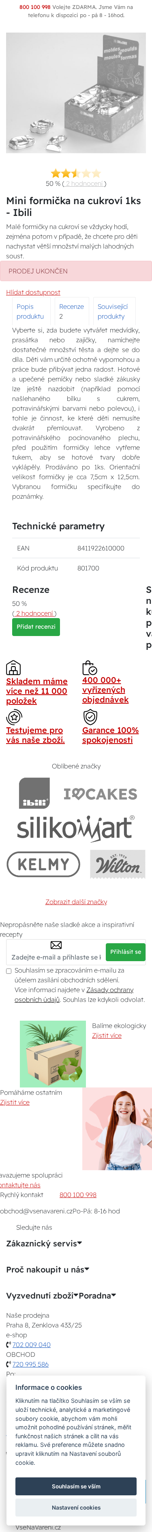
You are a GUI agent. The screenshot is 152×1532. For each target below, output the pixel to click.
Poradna (95, 1296)
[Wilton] (118, 864)
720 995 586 (31, 1364)
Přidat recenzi (36, 626)
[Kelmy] (43, 864)
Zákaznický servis (41, 1243)
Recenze (71, 306)
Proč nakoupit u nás (45, 1269)
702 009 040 (32, 1344)
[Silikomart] (76, 828)
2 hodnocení (84, 183)
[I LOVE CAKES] (100, 793)
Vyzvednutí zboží (39, 1296)
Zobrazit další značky (76, 902)
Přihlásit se (125, 951)
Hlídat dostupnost (33, 292)
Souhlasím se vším (76, 1486)
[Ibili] (34, 793)
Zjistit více (107, 1035)
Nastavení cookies (76, 1507)
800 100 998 (78, 1195)
